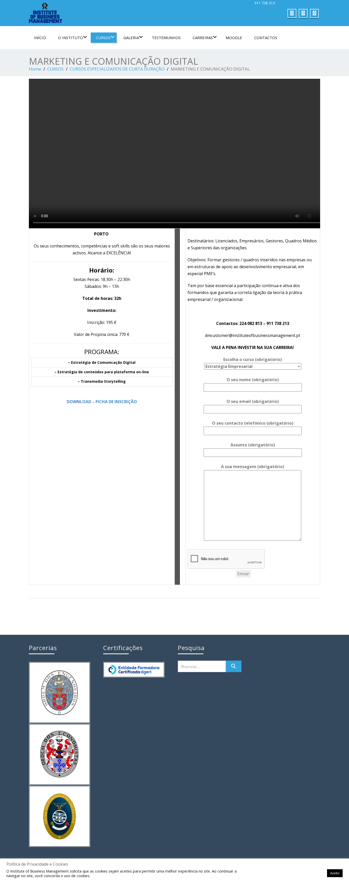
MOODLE (234, 37)
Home (35, 69)
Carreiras (203, 37)
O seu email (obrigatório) (253, 401)
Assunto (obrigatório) (252, 445)
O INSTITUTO (70, 37)
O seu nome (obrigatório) (253, 379)
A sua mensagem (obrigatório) (252, 466)
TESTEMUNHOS (166, 37)
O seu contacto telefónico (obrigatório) (252, 423)
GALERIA (131, 37)
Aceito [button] (335, 873)
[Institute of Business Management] (100, 13)
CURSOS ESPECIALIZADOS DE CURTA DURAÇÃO (117, 69)
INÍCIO (40, 37)
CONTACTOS (265, 37)
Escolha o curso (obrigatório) (252, 359)
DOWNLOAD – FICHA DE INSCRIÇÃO (102, 401)
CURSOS (103, 37)
